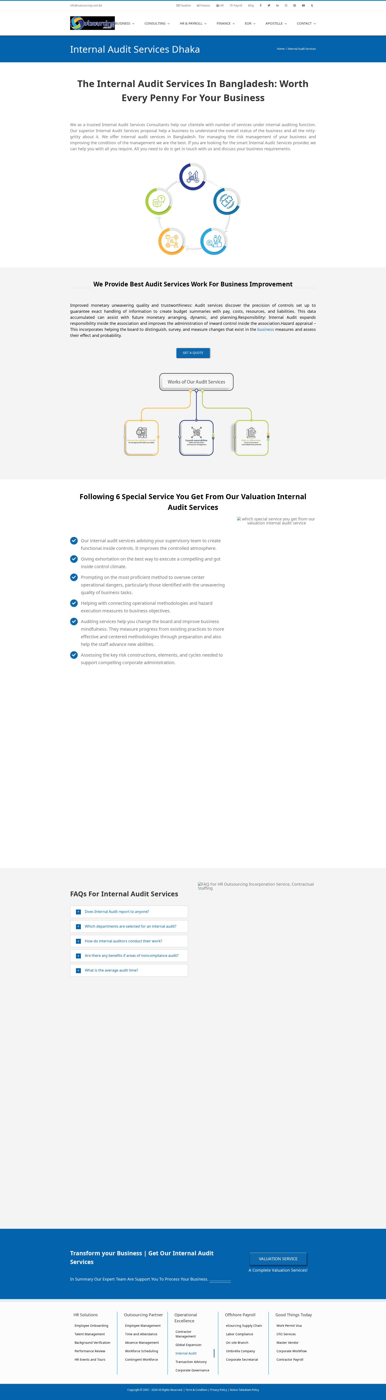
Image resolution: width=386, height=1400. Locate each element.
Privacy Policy (218, 1390)
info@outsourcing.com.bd (86, 5)
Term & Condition (196, 1390)
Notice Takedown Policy (244, 1390)
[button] (129, 912)
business (265, 329)
